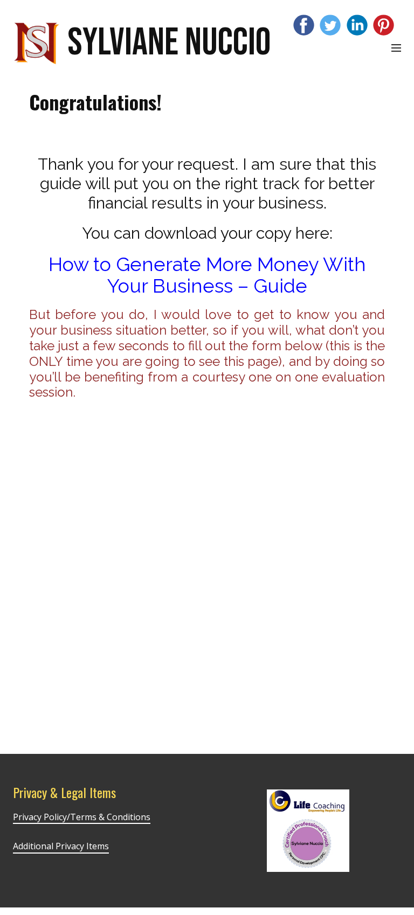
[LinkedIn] (357, 25)
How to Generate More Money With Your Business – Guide (207, 275)
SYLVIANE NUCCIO (169, 42)
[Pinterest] (383, 25)
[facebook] (303, 25)
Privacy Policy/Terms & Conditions (81, 817)
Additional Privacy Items (61, 846)
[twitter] (330, 25)
